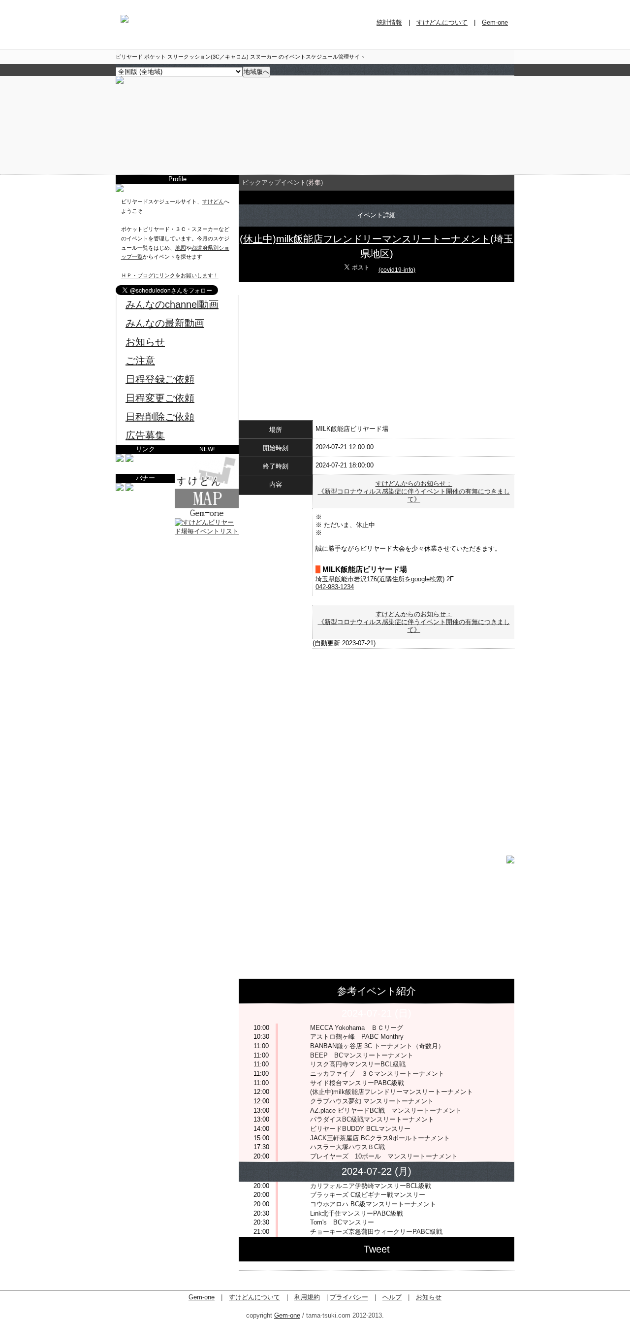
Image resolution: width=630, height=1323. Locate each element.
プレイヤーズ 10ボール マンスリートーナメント (384, 1156)
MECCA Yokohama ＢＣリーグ (356, 1027)
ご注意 (140, 360)
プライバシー (349, 1297)
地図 (180, 248)
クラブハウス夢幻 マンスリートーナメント (372, 1101)
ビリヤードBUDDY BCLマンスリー (360, 1128)
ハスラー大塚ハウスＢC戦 (347, 1147)
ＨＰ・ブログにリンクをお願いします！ (170, 275)
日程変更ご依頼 (160, 398)
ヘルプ (392, 1297)
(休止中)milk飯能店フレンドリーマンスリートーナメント (365, 238)
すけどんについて (442, 22)
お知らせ (145, 341)
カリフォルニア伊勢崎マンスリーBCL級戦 (370, 1186)
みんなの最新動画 (165, 323)
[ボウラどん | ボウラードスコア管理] (129, 459)
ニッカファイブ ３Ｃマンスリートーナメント (377, 1073)
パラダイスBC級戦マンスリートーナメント (372, 1119)
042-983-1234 (334, 587)
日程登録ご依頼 (160, 379)
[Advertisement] (177, 598)
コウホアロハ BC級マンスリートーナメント (373, 1204)
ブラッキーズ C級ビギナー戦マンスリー (367, 1194)
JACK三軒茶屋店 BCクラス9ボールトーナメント (380, 1138)
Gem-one (495, 22)
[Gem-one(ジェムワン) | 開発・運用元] (120, 459)
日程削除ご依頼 (160, 416)
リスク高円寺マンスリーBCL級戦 (358, 1064)
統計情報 (389, 22)
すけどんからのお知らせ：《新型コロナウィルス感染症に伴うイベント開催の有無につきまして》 (414, 491)
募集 (314, 182)
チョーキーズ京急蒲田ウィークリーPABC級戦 (376, 1231)
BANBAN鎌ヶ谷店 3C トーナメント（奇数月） (377, 1046)
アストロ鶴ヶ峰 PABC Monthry (357, 1036)
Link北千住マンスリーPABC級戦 (356, 1213)
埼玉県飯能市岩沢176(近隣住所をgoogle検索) (379, 579)
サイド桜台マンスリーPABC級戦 (357, 1083)
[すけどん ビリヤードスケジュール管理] (120, 81)
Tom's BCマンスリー (342, 1222)
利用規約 (307, 1297)
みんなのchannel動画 (172, 304)
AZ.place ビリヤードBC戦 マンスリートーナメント (386, 1110)
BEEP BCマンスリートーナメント (361, 1055)
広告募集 (145, 435)
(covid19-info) (396, 269)
